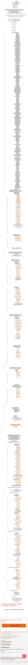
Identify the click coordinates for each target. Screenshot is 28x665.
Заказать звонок (18, 12)
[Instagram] (16, 2)
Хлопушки (14, 438)
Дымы (14, 439)
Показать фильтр (15, 625)
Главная (15, 189)
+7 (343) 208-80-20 (10, 12)
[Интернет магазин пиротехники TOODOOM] (14, 9)
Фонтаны (14, 437)
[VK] (16, 1)
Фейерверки (14, 434)
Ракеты (14, 436)
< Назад (14, 30)
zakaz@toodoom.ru (5, 647)
